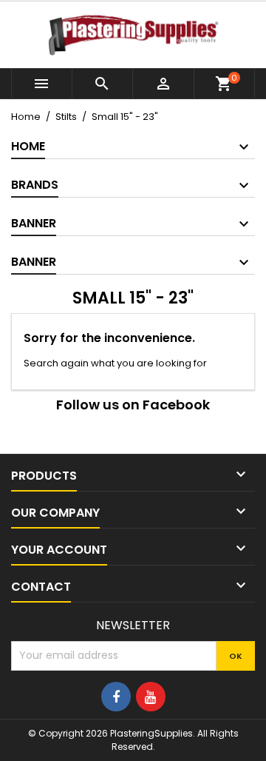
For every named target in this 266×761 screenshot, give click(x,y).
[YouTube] (151, 696)
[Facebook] (116, 696)
